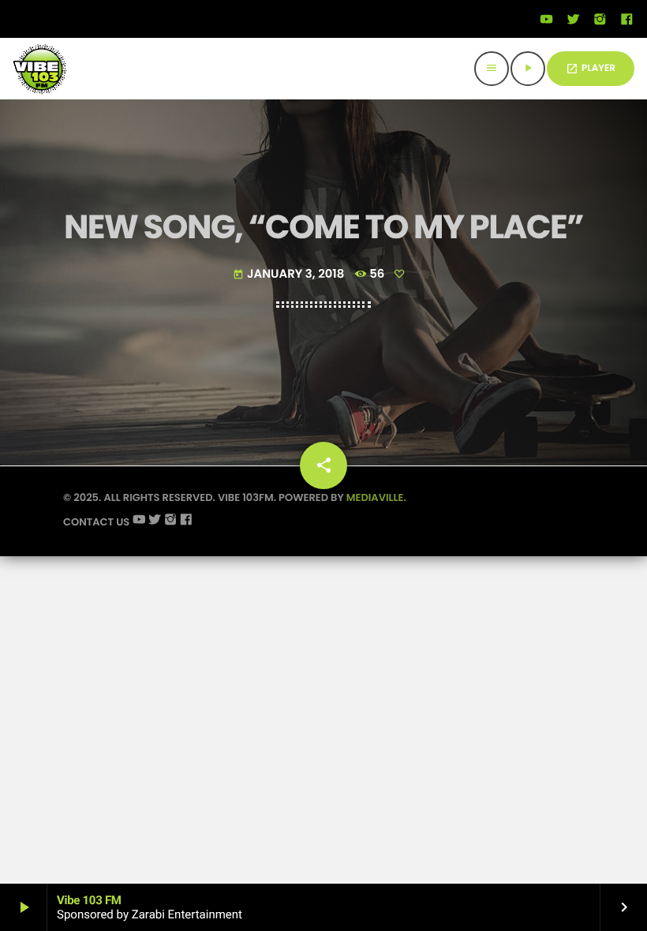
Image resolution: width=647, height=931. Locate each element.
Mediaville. (376, 497)
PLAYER (590, 68)
